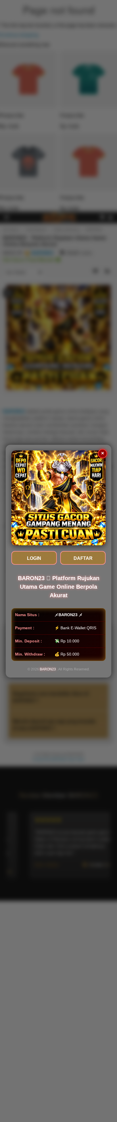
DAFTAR (83, 558)
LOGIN (34, 558)
